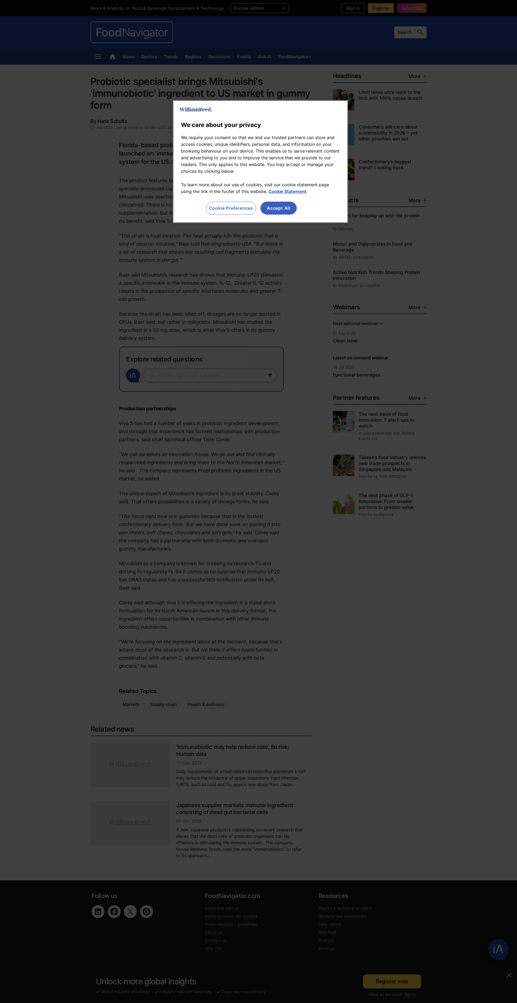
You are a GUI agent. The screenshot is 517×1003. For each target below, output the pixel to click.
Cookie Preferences (231, 208)
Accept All (278, 208)
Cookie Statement (287, 191)
